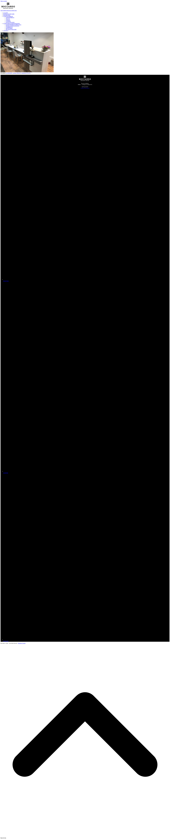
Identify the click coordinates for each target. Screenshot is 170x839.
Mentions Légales (22, 643)
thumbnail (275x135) (26, 73)
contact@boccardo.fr (85, 88)
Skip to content (4, 1)
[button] (9, 10)
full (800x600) (9, 73)
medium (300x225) (17, 73)
